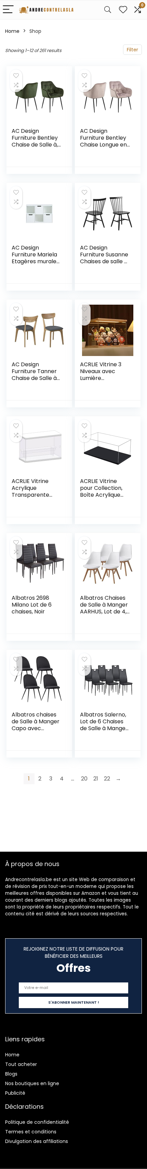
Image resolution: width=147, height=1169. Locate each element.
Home (12, 31)
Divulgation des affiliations (36, 1141)
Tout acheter (21, 1064)
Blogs (11, 1073)
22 (107, 779)
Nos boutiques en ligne (32, 1083)
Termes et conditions (30, 1131)
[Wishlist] (123, 9)
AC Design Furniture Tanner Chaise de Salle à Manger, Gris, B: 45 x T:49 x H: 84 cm (36, 378)
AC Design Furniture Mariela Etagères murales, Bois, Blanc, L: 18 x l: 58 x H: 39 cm (36, 261)
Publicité (15, 1093)
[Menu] (8, 10)
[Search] (107, 10)
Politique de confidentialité (37, 1122)
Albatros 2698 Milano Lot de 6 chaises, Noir (32, 604)
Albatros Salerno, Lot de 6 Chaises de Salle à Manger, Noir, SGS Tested (104, 725)
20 (84, 779)
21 (95, 779)
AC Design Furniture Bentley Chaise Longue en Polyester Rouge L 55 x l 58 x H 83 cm (104, 144)
